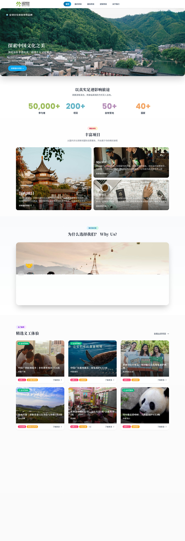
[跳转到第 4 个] (92, 301)
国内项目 (78, 4)
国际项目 (90, 4)
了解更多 (56, 380)
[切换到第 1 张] (88, 71)
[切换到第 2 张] (92, 71)
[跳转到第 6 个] (100, 301)
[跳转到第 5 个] (96, 301)
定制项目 (103, 4)
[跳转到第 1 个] (85, 301)
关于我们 (115, 4)
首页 (67, 4)
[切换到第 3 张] (96, 71)
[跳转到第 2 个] (87, 301)
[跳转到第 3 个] (90, 301)
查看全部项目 (160, 333)
